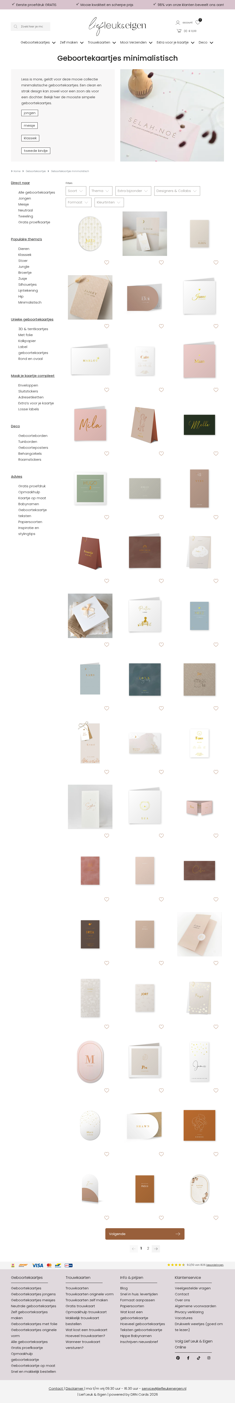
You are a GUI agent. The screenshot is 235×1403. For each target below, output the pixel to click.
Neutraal (25, 210)
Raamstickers (29, 459)
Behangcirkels (30, 453)
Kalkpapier (27, 340)
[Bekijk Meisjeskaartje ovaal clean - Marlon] (90, 1061)
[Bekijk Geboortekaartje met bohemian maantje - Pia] (145, 1061)
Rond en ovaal (30, 358)
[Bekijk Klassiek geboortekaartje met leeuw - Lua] (145, 807)
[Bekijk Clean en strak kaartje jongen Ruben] (199, 233)
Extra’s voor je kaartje (36, 403)
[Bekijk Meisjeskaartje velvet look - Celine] (199, 870)
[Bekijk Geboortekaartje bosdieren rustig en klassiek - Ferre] (90, 998)
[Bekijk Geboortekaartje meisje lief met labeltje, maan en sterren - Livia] (145, 233)
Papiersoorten (30, 521)
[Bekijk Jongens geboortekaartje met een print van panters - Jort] (145, 998)
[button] (184, 22)
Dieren (23, 248)
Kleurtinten (106, 202)
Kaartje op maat (32, 498)
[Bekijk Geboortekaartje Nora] (199, 807)
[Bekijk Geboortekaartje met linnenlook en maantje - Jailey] (90, 297)
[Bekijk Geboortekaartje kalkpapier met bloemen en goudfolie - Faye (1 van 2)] (199, 998)
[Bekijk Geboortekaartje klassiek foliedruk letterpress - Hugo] (90, 488)
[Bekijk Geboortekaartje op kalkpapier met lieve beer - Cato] (145, 361)
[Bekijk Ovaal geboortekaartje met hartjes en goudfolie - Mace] (90, 1125)
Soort (73, 190)
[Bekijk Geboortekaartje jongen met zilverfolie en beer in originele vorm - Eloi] (145, 297)
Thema (98, 190)
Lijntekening (28, 290)
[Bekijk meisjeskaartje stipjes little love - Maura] (145, 870)
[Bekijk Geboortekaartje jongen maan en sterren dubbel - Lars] (90, 679)
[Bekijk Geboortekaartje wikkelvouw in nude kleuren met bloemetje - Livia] (199, 934)
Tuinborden (27, 441)
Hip (21, 296)
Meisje (23, 204)
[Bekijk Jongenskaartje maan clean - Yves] (199, 488)
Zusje (22, 278)
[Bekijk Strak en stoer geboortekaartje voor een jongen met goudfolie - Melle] (199, 425)
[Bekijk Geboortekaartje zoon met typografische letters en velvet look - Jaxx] (145, 679)
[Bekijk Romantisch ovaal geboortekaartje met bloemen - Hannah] (199, 1189)
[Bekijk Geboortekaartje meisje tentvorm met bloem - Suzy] (145, 425)
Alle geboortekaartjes (36, 192)
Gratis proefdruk (32, 486)
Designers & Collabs (174, 190)
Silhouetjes (27, 284)
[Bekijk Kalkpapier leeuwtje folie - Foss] (199, 743)
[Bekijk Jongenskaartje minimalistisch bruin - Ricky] (145, 1189)
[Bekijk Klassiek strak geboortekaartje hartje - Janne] (199, 297)
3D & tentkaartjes (33, 328)
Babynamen (28, 503)
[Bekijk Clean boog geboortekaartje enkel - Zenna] (90, 1189)
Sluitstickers (28, 391)
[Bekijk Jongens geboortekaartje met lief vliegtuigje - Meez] (199, 616)
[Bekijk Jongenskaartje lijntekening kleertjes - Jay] (199, 679)
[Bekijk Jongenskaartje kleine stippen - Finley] (145, 488)
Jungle (23, 266)
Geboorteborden (33, 435)
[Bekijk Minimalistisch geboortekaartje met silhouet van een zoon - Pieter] (145, 616)
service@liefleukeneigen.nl (164, 1388)
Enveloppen (28, 385)
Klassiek (24, 254)
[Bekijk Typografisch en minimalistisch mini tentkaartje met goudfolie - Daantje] (90, 552)
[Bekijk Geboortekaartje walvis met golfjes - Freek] (90, 934)
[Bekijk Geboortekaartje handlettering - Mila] (90, 425)
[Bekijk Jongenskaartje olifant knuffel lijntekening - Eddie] (199, 1125)
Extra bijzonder (130, 190)
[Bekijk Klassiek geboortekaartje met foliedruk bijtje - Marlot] (90, 361)
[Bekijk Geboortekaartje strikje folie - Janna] (90, 616)
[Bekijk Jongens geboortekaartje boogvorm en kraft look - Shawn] (145, 1125)
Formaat (75, 202)
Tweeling (25, 216)
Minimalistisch (30, 302)
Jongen (24, 198)
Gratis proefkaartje (34, 222)
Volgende (117, 1233)
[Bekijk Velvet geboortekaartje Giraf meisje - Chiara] (90, 870)
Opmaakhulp (29, 492)
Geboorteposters (33, 447)
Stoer (23, 260)
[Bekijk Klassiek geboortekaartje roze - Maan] (199, 361)
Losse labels (28, 409)
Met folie (25, 334)
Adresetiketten (31, 397)
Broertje (25, 272)
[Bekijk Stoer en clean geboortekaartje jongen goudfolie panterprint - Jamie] (199, 1061)
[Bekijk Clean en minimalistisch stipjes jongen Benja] (145, 934)
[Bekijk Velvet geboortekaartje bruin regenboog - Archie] (145, 552)
